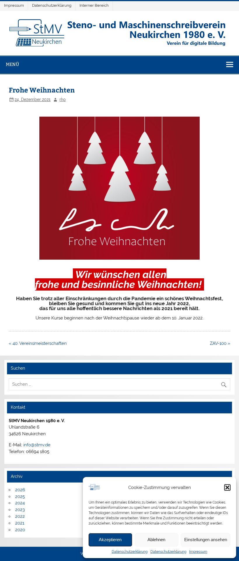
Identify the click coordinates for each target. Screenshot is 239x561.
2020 (20, 529)
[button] (227, 487)
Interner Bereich (94, 5)
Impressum (198, 552)
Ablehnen (156, 539)
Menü (12, 64)
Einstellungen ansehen (205, 539)
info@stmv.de (36, 445)
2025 (20, 496)
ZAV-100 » (220, 343)
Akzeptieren (110, 539)
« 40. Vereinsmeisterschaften (38, 343)
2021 (19, 523)
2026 (20, 489)
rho (62, 99)
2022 (20, 516)
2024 (20, 503)
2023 (20, 509)
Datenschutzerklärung (129, 552)
